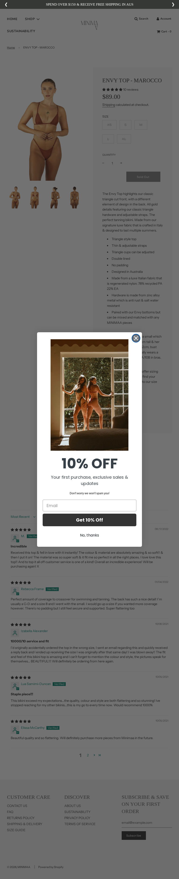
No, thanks (89, 535)
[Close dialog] (136, 338)
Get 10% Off (89, 520)
